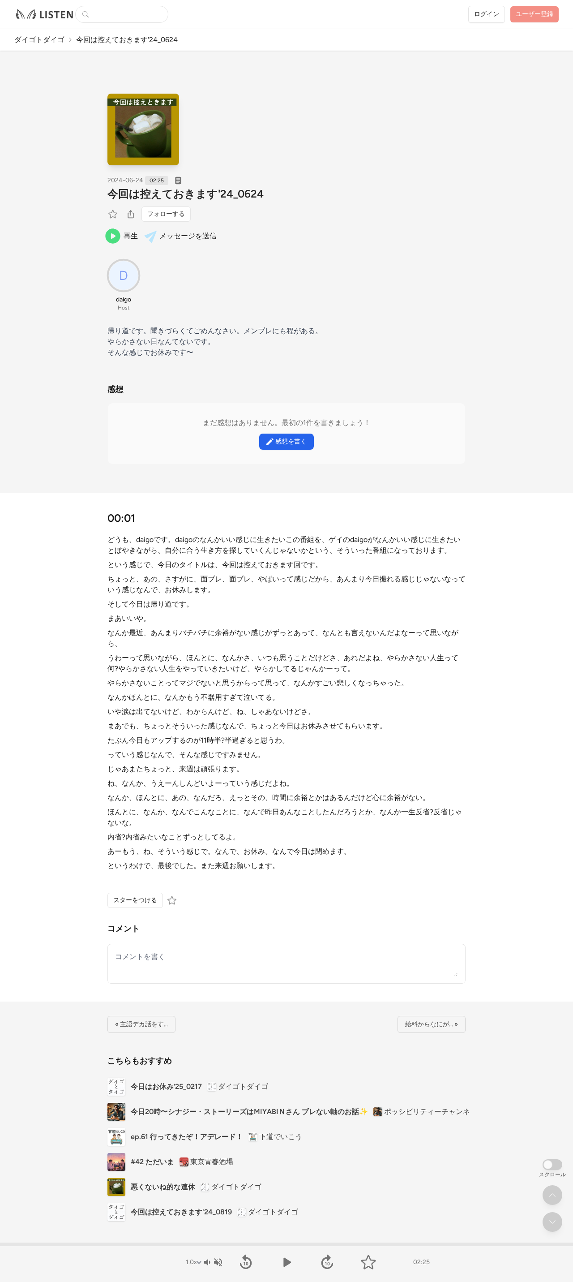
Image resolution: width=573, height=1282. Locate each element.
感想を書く (291, 441)
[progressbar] (286, 1244)
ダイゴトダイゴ (39, 39)
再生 (131, 236)
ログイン (486, 14)
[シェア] (131, 214)
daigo (123, 299)
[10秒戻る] (245, 1262)
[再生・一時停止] (286, 1262)
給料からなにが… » (431, 1024)
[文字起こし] (178, 180)
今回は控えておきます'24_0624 (185, 193)
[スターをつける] (113, 214)
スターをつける (135, 900)
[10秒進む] (327, 1262)
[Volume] (212, 1262)
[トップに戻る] (552, 1195)
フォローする (166, 214)
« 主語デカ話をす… (141, 1024)
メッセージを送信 (188, 236)
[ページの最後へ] (552, 1222)
